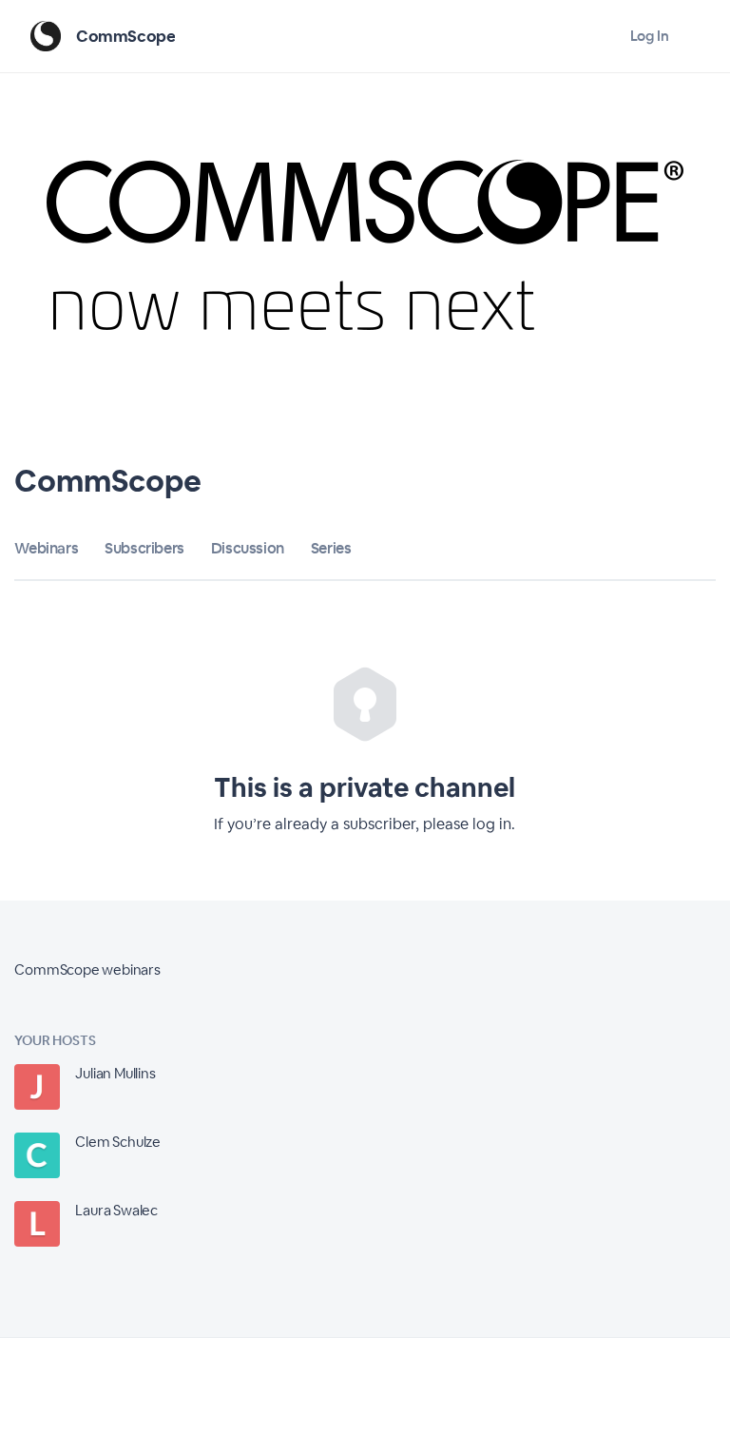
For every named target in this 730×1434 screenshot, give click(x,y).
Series (331, 548)
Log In (649, 36)
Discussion (247, 548)
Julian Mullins (115, 1073)
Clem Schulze (118, 1142)
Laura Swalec (116, 1210)
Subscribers (144, 548)
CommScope (125, 36)
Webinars (46, 548)
